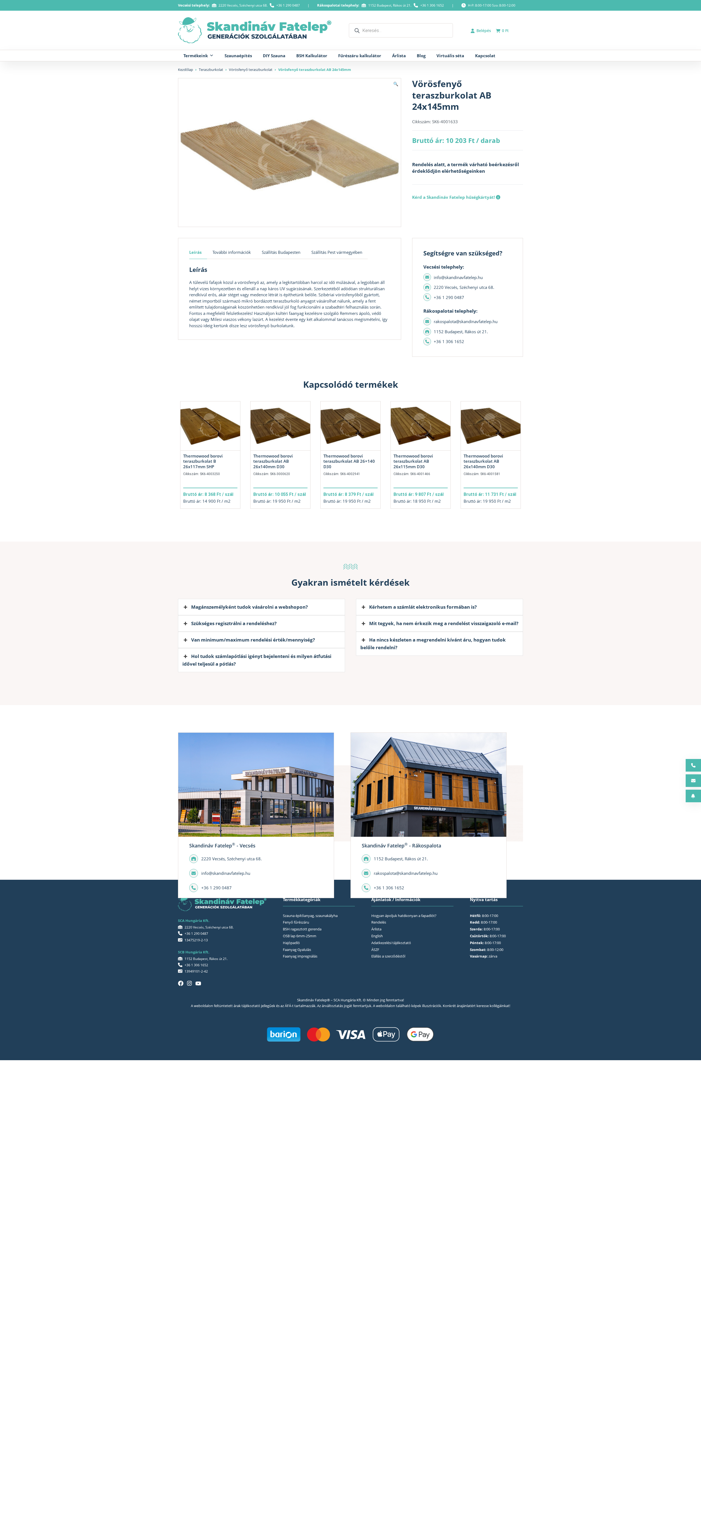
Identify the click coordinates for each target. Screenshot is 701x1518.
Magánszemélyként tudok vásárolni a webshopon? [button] (249, 607)
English (377, 935)
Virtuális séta (450, 55)
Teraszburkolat (211, 69)
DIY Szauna (274, 55)
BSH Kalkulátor (311, 55)
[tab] (198, 252)
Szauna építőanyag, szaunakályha (310, 915)
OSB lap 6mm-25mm (299, 935)
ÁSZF (375, 949)
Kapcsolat (485, 55)
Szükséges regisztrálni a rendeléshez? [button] (234, 623)
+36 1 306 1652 (432, 5)
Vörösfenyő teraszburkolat (250, 69)
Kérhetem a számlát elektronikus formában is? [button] (423, 607)
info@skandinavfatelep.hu (458, 277)
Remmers (349, 313)
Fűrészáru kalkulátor (359, 55)
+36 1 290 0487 (288, 5)
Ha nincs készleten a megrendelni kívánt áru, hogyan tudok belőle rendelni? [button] (433, 644)
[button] (395, 84)
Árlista (399, 55)
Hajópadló (291, 942)
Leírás (195, 252)
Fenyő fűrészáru (296, 922)
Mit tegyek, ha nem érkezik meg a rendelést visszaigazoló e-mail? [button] (443, 623)
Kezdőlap (185, 69)
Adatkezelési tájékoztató (391, 942)
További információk (231, 252)
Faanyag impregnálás (300, 956)
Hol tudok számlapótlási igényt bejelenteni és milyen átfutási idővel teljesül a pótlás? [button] (256, 660)
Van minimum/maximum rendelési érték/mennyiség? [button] (253, 640)
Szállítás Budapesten (281, 252)
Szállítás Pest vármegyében (336, 252)
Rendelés (378, 922)
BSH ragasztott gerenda (302, 929)
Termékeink (195, 55)
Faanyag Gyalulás (297, 949)
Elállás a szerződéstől (388, 956)
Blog (421, 55)
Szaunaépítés (238, 55)
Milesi (216, 319)
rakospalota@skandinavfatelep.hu (466, 321)
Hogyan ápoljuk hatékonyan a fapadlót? (403, 915)
